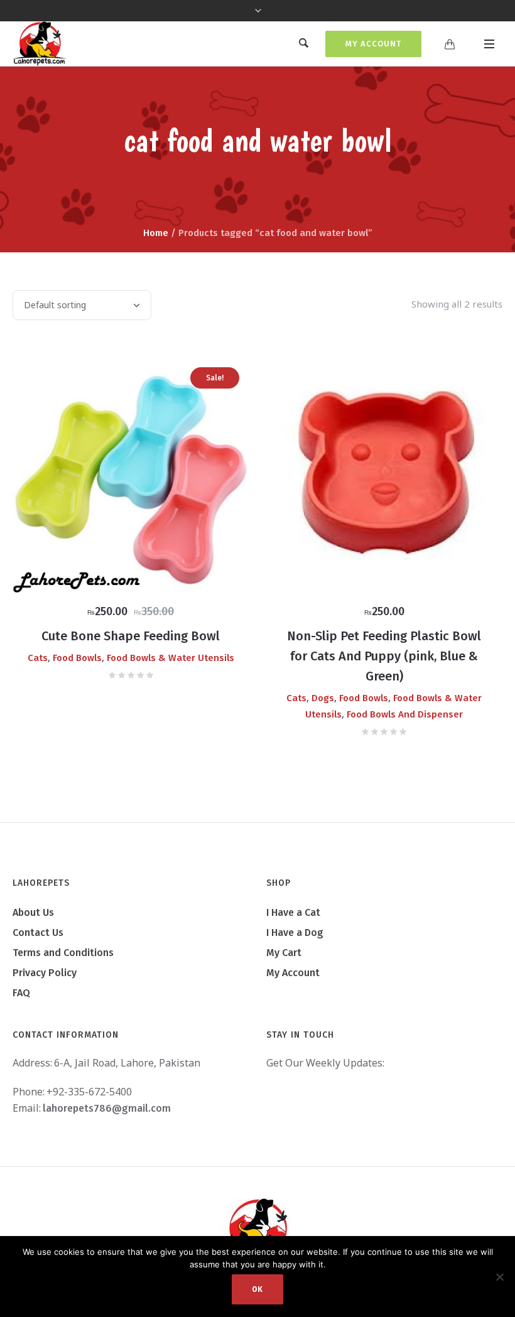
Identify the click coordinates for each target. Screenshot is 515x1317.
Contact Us (38, 932)
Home (155, 233)
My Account (373, 43)
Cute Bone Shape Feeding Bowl (130, 635)
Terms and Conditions (63, 953)
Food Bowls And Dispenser (405, 714)
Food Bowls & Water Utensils (170, 658)
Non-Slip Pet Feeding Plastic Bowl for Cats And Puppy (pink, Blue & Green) (384, 656)
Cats (38, 658)
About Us (33, 912)
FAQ (21, 993)
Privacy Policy (45, 973)
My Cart (283, 953)
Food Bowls (77, 658)
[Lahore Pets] (257, 1229)
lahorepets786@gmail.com (107, 1108)
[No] (499, 1277)
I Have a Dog (294, 932)
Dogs (323, 698)
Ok (257, 1289)
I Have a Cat (293, 912)
